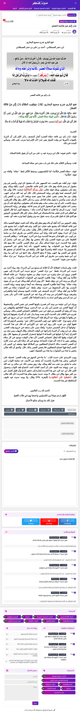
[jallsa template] (54, 710)
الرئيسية (70, 8)
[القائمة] (75, 3)
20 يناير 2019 (55, 592)
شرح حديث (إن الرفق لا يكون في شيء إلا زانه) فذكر (50, 540)
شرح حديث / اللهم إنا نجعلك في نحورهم (53, 568)
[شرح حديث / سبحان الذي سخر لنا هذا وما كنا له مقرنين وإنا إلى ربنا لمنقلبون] (72, 554)
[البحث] (4, 3)
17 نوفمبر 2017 (55, 551)
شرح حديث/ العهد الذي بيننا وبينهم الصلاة (52, 595)
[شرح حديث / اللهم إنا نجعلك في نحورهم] (72, 567)
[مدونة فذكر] (40, 4)
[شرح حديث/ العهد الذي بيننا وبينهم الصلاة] (72, 595)
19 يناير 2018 (55, 578)
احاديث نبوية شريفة (59, 8)
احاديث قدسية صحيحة (42, 8)
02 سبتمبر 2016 (54, 537)
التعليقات (8, 21)
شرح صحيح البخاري (25, 8)
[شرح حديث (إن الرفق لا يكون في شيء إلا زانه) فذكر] (72, 540)
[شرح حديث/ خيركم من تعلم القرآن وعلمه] (72, 581)
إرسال (35, 703)
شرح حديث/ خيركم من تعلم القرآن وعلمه (53, 581)
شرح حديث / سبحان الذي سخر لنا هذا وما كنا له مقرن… (48, 554)
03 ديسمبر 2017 (54, 565)
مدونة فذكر (29, 710)
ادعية (15, 8)
